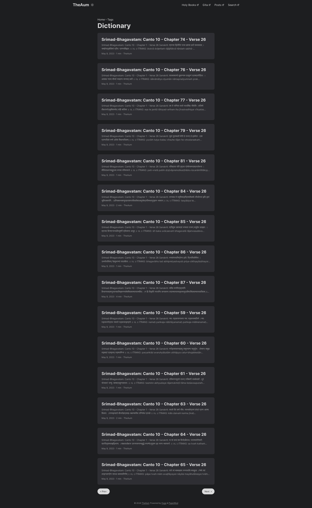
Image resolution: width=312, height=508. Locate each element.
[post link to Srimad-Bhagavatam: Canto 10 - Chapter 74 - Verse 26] (156, 46)
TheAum (81, 4)
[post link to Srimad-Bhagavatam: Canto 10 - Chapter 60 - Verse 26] (156, 350)
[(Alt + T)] (92, 5)
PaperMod (173, 503)
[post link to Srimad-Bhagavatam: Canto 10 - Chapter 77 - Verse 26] (156, 107)
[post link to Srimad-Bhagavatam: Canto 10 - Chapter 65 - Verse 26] (156, 471)
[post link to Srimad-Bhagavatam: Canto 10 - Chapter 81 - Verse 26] (156, 168)
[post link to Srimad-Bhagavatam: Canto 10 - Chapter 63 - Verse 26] (156, 411)
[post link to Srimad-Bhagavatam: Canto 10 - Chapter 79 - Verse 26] (156, 137)
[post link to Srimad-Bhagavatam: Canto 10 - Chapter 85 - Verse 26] (156, 228)
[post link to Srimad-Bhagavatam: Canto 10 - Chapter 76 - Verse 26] (156, 76)
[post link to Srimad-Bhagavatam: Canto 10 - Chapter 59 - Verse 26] (156, 319)
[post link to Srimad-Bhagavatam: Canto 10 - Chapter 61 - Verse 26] (156, 380)
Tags (110, 19)
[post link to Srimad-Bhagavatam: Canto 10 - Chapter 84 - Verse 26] (156, 198)
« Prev (103, 491)
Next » (208, 491)
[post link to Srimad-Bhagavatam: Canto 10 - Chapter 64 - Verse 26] (156, 441)
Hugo (164, 503)
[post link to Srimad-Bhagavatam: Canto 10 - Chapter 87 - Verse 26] (156, 289)
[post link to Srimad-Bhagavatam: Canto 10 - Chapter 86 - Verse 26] (156, 259)
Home (101, 19)
